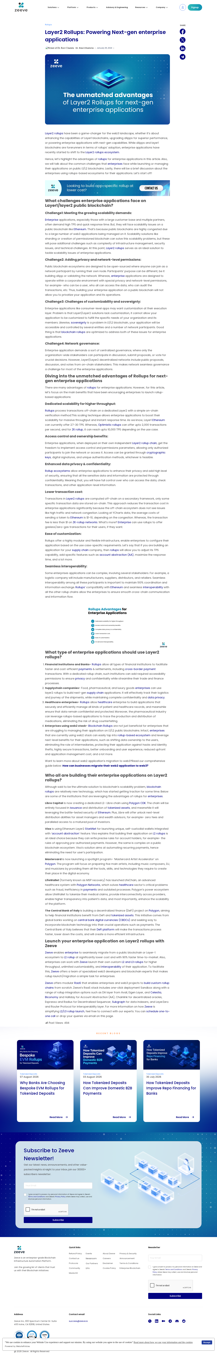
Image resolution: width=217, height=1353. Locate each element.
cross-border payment (140, 669)
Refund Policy (75, 1253)
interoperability (153, 587)
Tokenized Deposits (28, 1074)
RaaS (77, 983)
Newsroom (91, 1258)
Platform (71, 7)
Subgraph (118, 1002)
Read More (58, 1117)
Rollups (48, 24)
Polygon (50, 864)
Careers (107, 1258)
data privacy (156, 697)
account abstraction (65, 833)
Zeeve (49, 952)
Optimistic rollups (109, 425)
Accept (206, 1342)
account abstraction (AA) (116, 555)
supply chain (80, 550)
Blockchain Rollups (100, 726)
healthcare (105, 702)
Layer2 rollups (54, 133)
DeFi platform (105, 929)
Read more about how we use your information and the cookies (163, 1342)
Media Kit (73, 1273)
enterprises (115, 164)
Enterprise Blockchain (130, 1268)
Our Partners (92, 1263)
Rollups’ (80, 587)
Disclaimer (108, 1263)
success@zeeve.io (78, 1321)
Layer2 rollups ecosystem (102, 152)
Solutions (52, 7)
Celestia (155, 992)
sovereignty (78, 322)
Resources (140, 7)
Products (91, 7)
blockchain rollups (73, 332)
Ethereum (80, 229)
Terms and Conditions (36, 1197)
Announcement (127, 1258)
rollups (102, 159)
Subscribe (58, 1220)
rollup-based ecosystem (134, 735)
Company (160, 7)
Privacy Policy (60, 1197)
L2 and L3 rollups (132, 962)
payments (85, 669)
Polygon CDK (137, 803)
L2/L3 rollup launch (72, 1011)
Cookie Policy (109, 1268)
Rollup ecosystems (57, 471)
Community (74, 1268)
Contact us (74, 1258)
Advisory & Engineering (117, 7)
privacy (80, 678)
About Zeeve (109, 1253)
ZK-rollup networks (85, 522)
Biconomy (51, 997)
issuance (76, 808)
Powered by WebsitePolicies (17, 1346)
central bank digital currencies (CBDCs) (104, 920)
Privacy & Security (128, 1253)
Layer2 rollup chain (144, 443)
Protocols (73, 1263)
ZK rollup (77, 429)
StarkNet (90, 829)
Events (89, 1253)
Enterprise (51, 220)
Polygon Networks (88, 885)
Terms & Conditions (129, 1263)
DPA (88, 1268)
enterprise (118, 276)
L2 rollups (159, 833)
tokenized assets (119, 808)
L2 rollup (69, 957)
